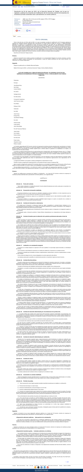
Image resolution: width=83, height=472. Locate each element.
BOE (22, 6)
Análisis (19, 36)
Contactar (14, 465)
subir (68, 461)
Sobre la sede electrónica (21, 465)
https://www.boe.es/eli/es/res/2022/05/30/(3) (32, 24)
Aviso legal (31, 465)
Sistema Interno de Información (53, 465)
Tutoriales (60, 465)
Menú (60, 5)
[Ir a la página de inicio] (47, 2)
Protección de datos (43, 465)
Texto (14, 36)
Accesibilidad (36, 465)
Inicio (19, 6)
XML (30, 30)
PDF (19, 30)
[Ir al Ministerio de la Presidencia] (21, 2)
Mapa (27, 465)
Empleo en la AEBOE (67, 465)
